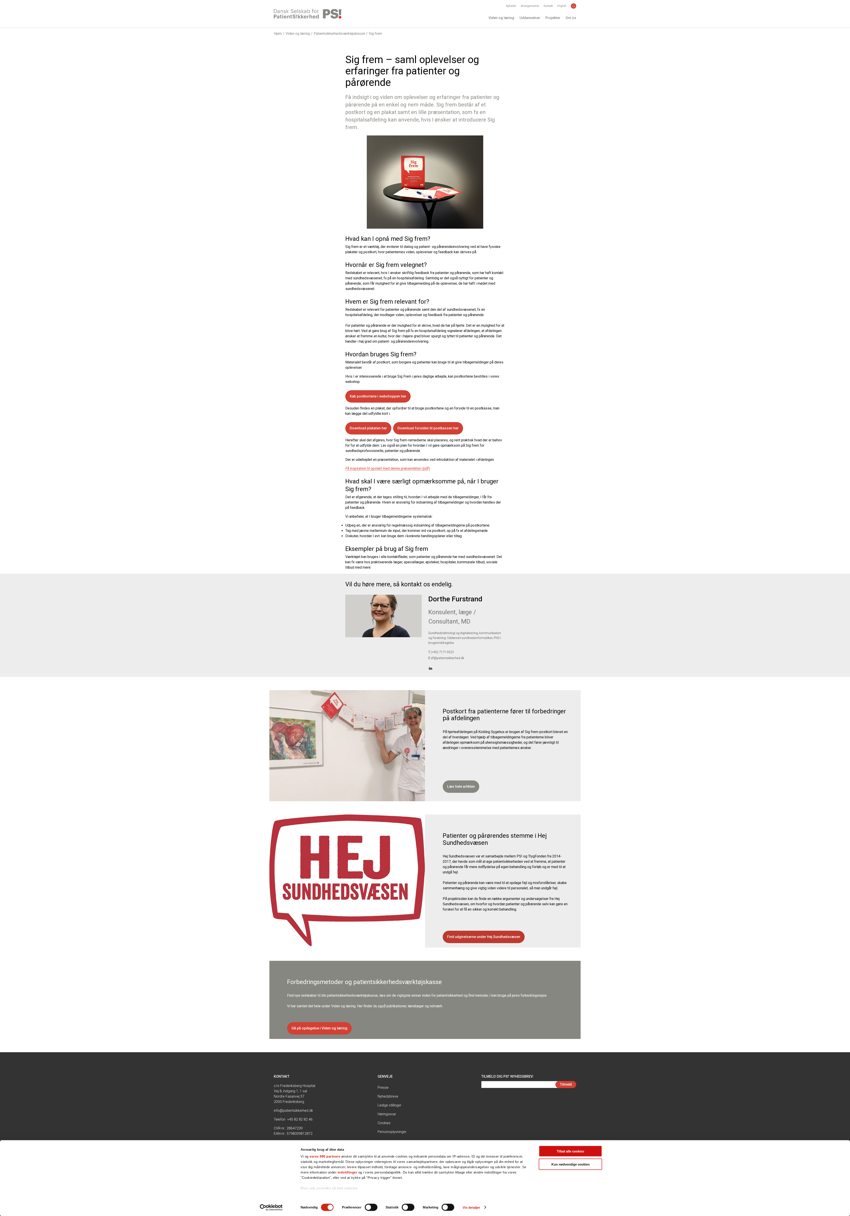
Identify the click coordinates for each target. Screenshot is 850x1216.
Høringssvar (387, 1114)
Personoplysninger (392, 1132)
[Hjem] (308, 14)
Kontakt (548, 6)
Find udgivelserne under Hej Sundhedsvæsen (483, 937)
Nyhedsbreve (388, 1096)
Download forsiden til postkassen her (428, 428)
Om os (571, 18)
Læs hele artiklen (461, 786)
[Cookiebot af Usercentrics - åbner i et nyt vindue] (271, 1207)
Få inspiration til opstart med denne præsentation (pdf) (387, 468)
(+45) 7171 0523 (441, 652)
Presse (383, 1087)
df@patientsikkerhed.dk (446, 658)
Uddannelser (530, 18)
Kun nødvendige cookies (570, 1164)
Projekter (552, 18)
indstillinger (347, 1172)
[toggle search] (573, 6)
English (561, 6)
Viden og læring (501, 18)
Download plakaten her (368, 428)
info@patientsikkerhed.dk (293, 1110)
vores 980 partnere (324, 1156)
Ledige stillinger (389, 1105)
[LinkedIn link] (430, 668)
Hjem (278, 33)
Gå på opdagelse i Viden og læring (319, 1028)
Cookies (384, 1123)
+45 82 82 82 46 (300, 1119)
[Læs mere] (383, 616)
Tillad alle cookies (570, 1151)
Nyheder (511, 6)
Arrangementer (530, 6)
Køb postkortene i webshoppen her (378, 396)
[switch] (371, 1207)
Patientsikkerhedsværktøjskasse (339, 33)
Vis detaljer (471, 1207)
